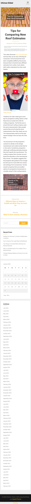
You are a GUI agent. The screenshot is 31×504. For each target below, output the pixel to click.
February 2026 (7, 322)
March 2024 (6, 381)
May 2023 (5, 409)
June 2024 (6, 373)
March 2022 (6, 449)
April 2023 (6, 412)
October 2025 (6, 333)
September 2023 (7, 398)
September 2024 (7, 364)
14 (19, 279)
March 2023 (6, 415)
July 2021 (5, 472)
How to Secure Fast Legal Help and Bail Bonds (15, 241)
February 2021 (7, 486)
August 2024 (6, 367)
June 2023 (6, 407)
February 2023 (7, 418)
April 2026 (6, 316)
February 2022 (7, 452)
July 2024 (5, 370)
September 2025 (7, 336)
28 (19, 286)
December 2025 (7, 328)
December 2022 (7, 424)
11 (8, 279)
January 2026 (6, 325)
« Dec (4, 295)
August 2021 (6, 469)
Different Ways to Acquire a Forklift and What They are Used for (15, 203)
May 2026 (5, 313)
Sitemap (15, 503)
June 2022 (6, 441)
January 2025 (6, 353)
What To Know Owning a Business (15, 215)
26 (12, 286)
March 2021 (6, 483)
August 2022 (6, 435)
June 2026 (6, 311)
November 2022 (7, 426)
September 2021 (7, 466)
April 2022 (6, 446)
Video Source (7, 112)
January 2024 (6, 387)
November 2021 (7, 460)
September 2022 (7, 432)
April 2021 (6, 480)
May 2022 (5, 443)
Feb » (8, 295)
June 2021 (6, 474)
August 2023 (6, 401)
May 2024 (5, 376)
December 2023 (7, 390)
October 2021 (6, 463)
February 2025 (7, 350)
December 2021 (7, 457)
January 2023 (6, 421)
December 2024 (7, 356)
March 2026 (6, 319)
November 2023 (7, 393)
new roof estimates (21, 54)
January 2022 (6, 455)
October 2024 (6, 361)
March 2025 (6, 347)
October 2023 (6, 395)
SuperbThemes (16, 499)
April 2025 (6, 344)
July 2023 (5, 404)
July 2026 (5, 308)
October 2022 (6, 429)
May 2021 (5, 477)
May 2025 (5, 342)
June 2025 (6, 339)
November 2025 (7, 330)
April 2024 (6, 378)
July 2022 (5, 438)
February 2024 (7, 384)
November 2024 (7, 359)
